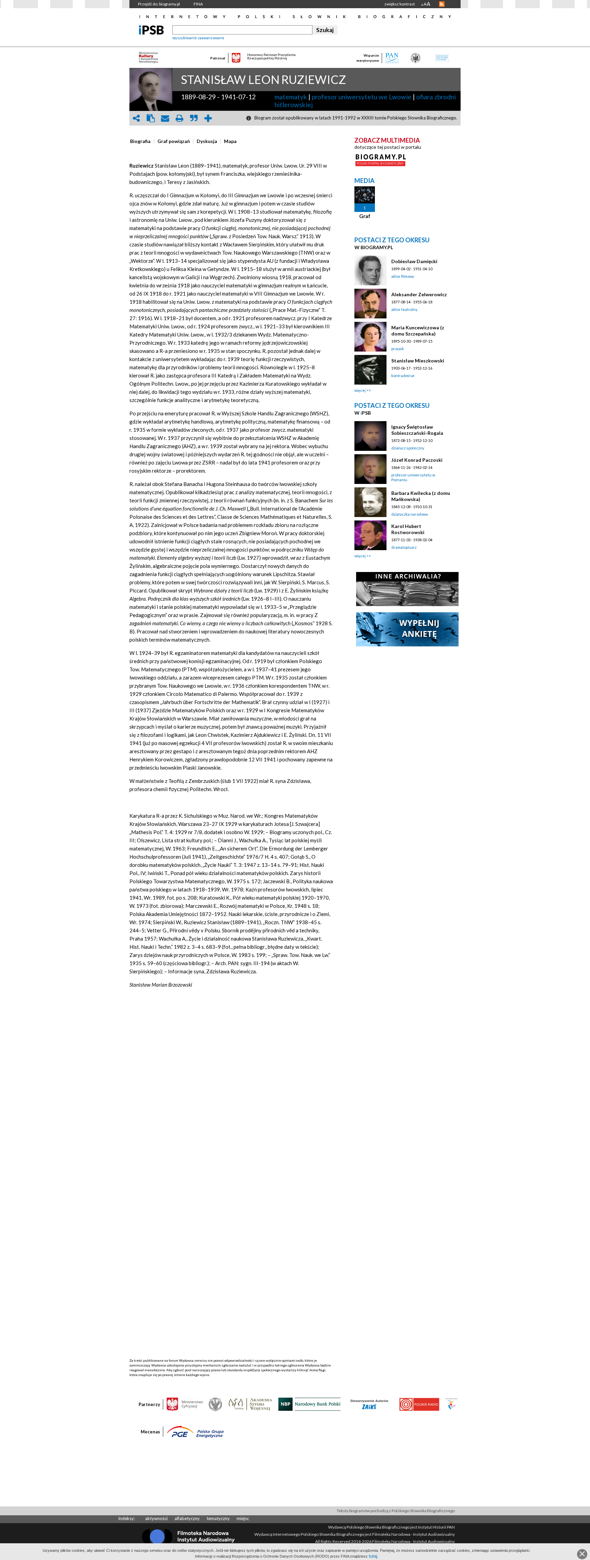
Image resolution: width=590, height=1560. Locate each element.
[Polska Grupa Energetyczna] (195, 1431)
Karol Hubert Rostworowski (407, 529)
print (179, 118)
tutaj (373, 1556)
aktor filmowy (402, 276)
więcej (360, 390)
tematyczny (218, 1518)
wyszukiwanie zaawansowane (198, 37)
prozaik (397, 348)
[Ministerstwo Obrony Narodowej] (215, 1404)
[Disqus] (231, 1096)
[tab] (142, 141)
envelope (164, 118)
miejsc (243, 1518)
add (207, 118)
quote (193, 118)
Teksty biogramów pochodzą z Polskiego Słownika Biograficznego (396, 1510)
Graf (364, 216)
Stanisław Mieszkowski (417, 360)
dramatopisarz (404, 547)
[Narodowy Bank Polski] (309, 1404)
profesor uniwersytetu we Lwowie (361, 97)
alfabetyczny (187, 1518)
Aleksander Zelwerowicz (419, 294)
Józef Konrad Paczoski (416, 460)
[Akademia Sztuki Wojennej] (250, 1404)
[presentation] (140, 141)
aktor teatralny (404, 309)
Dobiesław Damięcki (414, 261)
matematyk (291, 97)
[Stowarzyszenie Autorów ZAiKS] (370, 1404)
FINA (198, 3)
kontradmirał (403, 375)
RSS (442, 4)
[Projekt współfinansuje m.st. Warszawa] (451, 1404)
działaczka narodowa (409, 514)
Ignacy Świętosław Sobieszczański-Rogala (417, 430)
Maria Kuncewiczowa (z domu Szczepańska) (417, 331)
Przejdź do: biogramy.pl (159, 3)
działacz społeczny (407, 448)
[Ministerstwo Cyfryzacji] (185, 1404)
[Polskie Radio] (419, 1404)
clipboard (150, 118)
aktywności (156, 1518)
